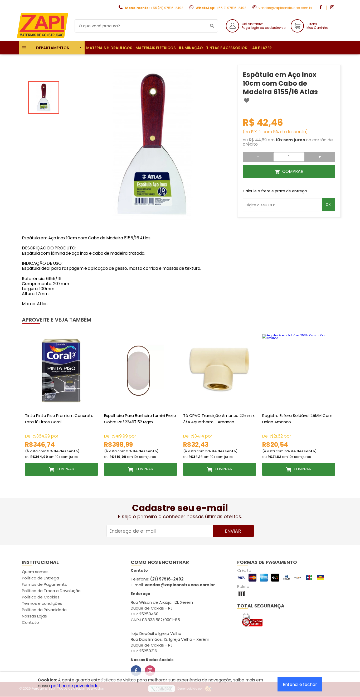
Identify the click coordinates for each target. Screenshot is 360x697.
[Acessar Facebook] (321, 8)
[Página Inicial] (43, 37)
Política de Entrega (40, 578)
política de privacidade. (75, 686)
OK (328, 204)
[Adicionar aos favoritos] (247, 100)
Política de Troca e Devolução (51, 590)
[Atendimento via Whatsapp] (329, 667)
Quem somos (35, 571)
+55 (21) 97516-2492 (166, 8)
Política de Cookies (41, 597)
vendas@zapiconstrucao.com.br (285, 8)
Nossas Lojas (34, 616)
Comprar (292, 171)
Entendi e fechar (300, 684)
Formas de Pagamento (44, 584)
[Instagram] (150, 670)
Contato (30, 622)
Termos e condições (42, 603)
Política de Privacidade (44, 609)
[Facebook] (136, 670)
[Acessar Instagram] (332, 8)
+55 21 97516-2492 (231, 8)
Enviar (233, 531)
